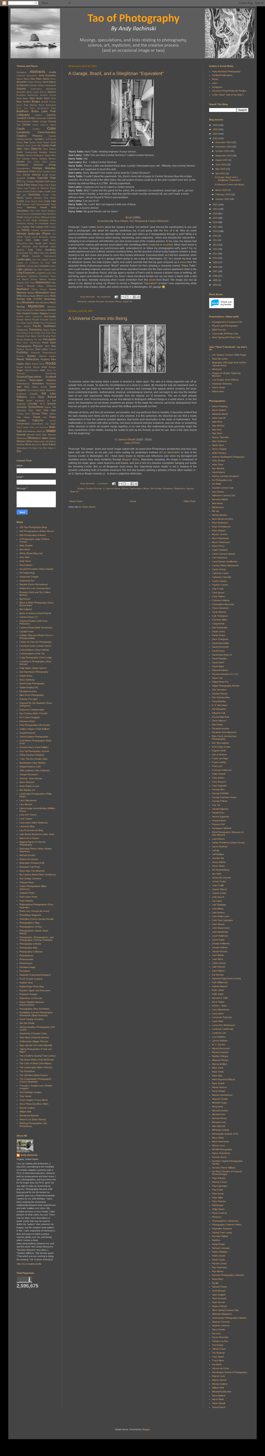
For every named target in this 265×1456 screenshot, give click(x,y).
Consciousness (46, 132)
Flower (34, 185)
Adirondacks (31, 76)
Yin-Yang (33, 448)
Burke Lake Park (43, 111)
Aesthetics (50, 75)
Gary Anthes (218, 778)
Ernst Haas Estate (221, 747)
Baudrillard (21, 95)
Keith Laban (218, 990)
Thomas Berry (23, 414)
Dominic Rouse (219, 693)
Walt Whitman (29, 431)
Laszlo (45, 259)
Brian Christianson (221, 526)
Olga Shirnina (218, 1178)
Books (215, 79)
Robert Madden (220, 1252)
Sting (32, 397)
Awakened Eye (27, 580)
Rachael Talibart (220, 1236)
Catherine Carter (220, 573)
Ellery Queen (49, 162)
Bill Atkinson (218, 507)
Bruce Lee (22, 108)
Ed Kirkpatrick (219, 709)
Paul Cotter (34, 333)
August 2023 (222, 160)
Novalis (35, 319)
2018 (215, 222)
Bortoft (45, 102)
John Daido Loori (37, 240)
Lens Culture (25, 818)
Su (48, 401)
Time (44, 413)
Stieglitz (33, 394)
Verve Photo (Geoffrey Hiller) (33, 1104)
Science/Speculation (29, 376)
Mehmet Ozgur (219, 1102)
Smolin (44, 387)
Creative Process (96, 301)
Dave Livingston (220, 639)
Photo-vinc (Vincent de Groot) (34, 911)
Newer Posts (75, 501)
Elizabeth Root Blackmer (224, 732)
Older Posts (190, 501)
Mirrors (146, 488)
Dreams (21, 155)
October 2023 (222, 151)
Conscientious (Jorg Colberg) (34, 650)
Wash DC (127, 301)
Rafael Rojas (218, 1244)
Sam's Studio (218, 387)
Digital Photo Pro (220, 682)
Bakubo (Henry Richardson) (33, 584)
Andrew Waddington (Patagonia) (228, 457)
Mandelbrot (44, 276)
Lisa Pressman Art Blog (31, 830)
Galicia (33, 191)
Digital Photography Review (226, 685)
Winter (29, 441)
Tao (54, 407)
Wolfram (20, 444)
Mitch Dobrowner (220, 1141)
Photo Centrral (219, 1213)
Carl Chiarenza (219, 557)
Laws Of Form (132, 442)
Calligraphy (23, 114)
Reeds (20, 359)
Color (51, 128)
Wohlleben (51, 441)
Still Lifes (48, 393)
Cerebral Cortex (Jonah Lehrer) (35, 646)
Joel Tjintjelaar (219, 904)
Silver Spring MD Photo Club (226, 337)
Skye (26, 387)
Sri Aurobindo (33, 390)
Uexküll (52, 421)
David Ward (218, 666)
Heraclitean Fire (38, 214)
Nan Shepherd (28, 310)
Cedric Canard (219, 581)
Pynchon (20, 356)
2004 (215, 285)
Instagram (217, 87)
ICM (46, 227)
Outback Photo (27, 893)
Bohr (53, 98)
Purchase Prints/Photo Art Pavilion (229, 91)
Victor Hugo (22, 427)
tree (45, 417)
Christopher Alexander (223, 604)
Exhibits (31, 178)
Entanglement (23, 168)
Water (51, 431)
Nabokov (51, 307)
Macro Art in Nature (29, 838)
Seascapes (36, 380)
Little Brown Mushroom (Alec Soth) (36, 834)
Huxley (26, 227)
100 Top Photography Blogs (33, 527)
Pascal (46, 330)
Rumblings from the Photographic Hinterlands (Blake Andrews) (36, 1013)
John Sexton (49, 243)
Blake (25, 98)
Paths (53, 330)
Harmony (31, 207)
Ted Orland (217, 1345)
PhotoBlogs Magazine (30, 915)
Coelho (36, 129)
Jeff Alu (215, 850)
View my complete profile (29, 1264)
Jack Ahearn (218, 839)
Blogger (146, 1429)
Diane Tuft (217, 678)
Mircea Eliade (29, 296)
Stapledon (51, 390)
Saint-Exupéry (31, 370)
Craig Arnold (218, 623)
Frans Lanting (219, 762)
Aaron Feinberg (220, 406)
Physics (38, 346)
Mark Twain (30, 283)
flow (166, 230)
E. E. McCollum (219, 705)
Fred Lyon (217, 766)
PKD (47, 346)
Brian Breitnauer (220, 522)
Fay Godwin (28, 181)
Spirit (53, 386)
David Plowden (219, 658)
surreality (32, 403)
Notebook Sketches (222, 383)
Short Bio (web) (220, 359)
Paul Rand (46, 333)
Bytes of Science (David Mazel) (35, 613)
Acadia (52, 72)
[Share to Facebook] (134, 297)
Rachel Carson (47, 356)
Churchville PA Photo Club (225, 333)
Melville (52, 289)
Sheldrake (51, 383)
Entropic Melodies (44, 168)
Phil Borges (217, 1205)
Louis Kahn (51, 273)
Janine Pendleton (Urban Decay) (228, 842)
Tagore (47, 407)
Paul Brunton (22, 333)
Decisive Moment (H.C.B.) (225, 674)
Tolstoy (26, 417)
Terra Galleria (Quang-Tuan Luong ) (37, 1055)
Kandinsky (50, 249)
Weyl (44, 435)
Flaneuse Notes (27, 721)
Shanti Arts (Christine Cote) (33, 1033)
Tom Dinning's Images (30, 1092)
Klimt (47, 253)
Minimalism (42, 292)
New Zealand (23, 313)
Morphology (50, 299)
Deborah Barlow (220, 670)
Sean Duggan (219, 1294)
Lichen (52, 266)
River (28, 363)
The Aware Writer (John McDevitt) (36, 1059)
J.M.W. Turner (24, 237)
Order (37, 323)
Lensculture (218, 1013)
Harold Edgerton (220, 809)
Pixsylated (24, 971)
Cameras (51, 115)
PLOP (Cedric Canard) (30, 979)
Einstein (20, 161)
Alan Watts (36, 78)
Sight (19, 387)
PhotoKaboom (26, 955)
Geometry (109, 301)
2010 (215, 258)
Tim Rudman (218, 1353)
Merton (31, 292)
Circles (26, 124)
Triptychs (37, 420)
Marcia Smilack (219, 1064)
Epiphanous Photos (26, 171)
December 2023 (223, 142)
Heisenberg (22, 210)
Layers (20, 263)
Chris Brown (218, 592)
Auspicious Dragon (29, 576)
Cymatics (39, 139)
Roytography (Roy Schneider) (34, 1009)
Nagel (19, 310)
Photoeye (217, 1217)
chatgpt (43, 121)
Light (19, 269)
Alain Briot (217, 421)
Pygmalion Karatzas (222, 1228)
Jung (30, 249)
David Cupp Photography (32, 683)
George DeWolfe (220, 793)
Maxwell (30, 286)
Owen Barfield (23, 326)
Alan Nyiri (217, 429)
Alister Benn (218, 445)
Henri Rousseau (23, 214)
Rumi (44, 367)
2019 (215, 218)
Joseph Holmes (220, 947)
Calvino (38, 115)
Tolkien (52, 414)
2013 (215, 244)
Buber (32, 108)
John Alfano (218, 908)
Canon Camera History (223, 554)
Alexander (22, 82)
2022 (215, 204)
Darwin (32, 142)
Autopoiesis (50, 85)
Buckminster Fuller (47, 108)
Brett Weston (30, 105)
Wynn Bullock (49, 444)
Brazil (129, 217)
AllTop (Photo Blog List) (31, 553)
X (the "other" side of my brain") (228, 94)
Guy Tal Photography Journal (34, 751)
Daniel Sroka (25, 676)
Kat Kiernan (218, 974)
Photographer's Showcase (225, 1221)
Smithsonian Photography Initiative (229, 1318)
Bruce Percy (218, 546)
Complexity (23, 132)
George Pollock (220, 801)
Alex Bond (24, 549)
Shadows (51, 380)
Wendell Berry (34, 435)
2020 (215, 213)
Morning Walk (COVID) (29, 299)
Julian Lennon (219, 963)
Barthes (43, 92)
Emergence (22, 164)
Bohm (47, 98)
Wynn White (218, 1399)
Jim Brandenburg (220, 870)
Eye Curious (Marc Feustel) (33, 713)
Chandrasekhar (24, 121)
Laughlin (52, 260)
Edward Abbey (29, 158)
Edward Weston (48, 158)
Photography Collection (31, 951)
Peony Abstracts (25, 339)
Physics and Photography (225, 325)
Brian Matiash (219, 530)
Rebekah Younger (28, 994)
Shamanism (38, 383)
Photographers (24, 346)
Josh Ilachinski (40, 246)
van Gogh (50, 424)
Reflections (179, 488)
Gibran (20, 198)
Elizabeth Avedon (28, 691)
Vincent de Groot (220, 1368)
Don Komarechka (221, 697)
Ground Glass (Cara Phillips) (33, 747)
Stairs (42, 390)
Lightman (28, 269)
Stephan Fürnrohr (221, 1322)
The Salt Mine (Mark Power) (33, 1075)
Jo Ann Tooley (219, 881)
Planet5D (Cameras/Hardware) (35, 975)
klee (42, 253)
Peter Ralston (26, 900)
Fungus (32, 188)
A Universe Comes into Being (97, 318)
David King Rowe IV (222, 655)
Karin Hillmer (218, 970)
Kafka (39, 250)
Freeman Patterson (221, 770)
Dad (26, 142)
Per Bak (38, 340)
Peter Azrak (218, 1193)
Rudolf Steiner (32, 367)
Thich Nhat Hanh (46, 410)
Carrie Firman (219, 569)
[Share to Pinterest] (138, 297)
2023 (215, 138)
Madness (33, 276)
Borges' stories (130, 459)
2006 (215, 276)
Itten (54, 234)
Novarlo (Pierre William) (224, 1167)
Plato (53, 346)
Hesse (20, 217)
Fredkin (46, 185)
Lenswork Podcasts (222, 1017)
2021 (215, 209)
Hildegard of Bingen (32, 217)
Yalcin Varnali (218, 1403)
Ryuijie (215, 1283)
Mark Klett (217, 1075)
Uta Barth (217, 1364)
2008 (215, 267)
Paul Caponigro (219, 1186)
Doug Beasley (219, 701)
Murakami (44, 302)
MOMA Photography (222, 1149)
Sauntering (50, 373)
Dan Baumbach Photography (33, 672)
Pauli (39, 336)
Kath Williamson (220, 982)
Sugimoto (21, 404)
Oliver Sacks (27, 323)
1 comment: (103, 483)
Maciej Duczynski (221, 1048)
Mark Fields (218, 1071)
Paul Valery (30, 336)
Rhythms (45, 359)
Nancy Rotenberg (221, 1153)
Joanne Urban (219, 893)
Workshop (36, 444)
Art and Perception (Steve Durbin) (36, 569)
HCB (53, 207)
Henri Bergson (49, 211)
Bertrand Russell (48, 95)
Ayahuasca (36, 89)
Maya (40, 286)
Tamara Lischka (220, 1341)
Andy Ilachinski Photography (226, 71)
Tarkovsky (21, 410)
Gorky (27, 201)
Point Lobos (41, 349)
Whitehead (22, 438)
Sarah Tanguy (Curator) (31, 1019)
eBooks (29, 155)
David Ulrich (218, 662)
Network (51, 310)
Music (53, 302)
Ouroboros (51, 323)
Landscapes (24, 259)
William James (49, 438)
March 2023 (221, 190)
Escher (26, 174)
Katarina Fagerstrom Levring (226, 978)
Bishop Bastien (219, 515)
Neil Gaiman (41, 310)
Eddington (39, 155)
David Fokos (218, 651)
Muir (38, 302)
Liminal (46, 269)
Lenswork (44, 266)
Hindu (34, 220)
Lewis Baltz (217, 1021)
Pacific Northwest (44, 326)
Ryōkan (52, 367)
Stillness (22, 396)
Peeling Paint (49, 336)
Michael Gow (218, 1114)
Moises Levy (218, 1145)
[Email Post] (116, 297)
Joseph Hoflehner (221, 943)
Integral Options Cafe (30, 766)
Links (214, 83)
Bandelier (21, 92)
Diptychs (36, 148)
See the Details (27, 1023)
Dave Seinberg (26, 679)
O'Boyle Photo (26, 882)
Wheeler (52, 435)
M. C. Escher (218, 1044)
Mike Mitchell (218, 1126)
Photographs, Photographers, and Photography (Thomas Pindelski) (36, 938)
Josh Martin (218, 955)
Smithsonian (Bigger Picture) (33, 1041)
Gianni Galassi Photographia (33, 736)
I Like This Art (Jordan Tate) (33, 759)
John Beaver (218, 912)
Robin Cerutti (218, 1255)
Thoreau (35, 413)
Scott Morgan (218, 1290)
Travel (36, 417)
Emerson (38, 164)
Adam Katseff (218, 418)
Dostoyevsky (31, 152)
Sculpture (21, 380)
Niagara (44, 313)
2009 (215, 262)
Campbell (21, 118)
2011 (215, 253)
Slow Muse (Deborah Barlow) (34, 1037)
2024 (215, 134)
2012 (215, 249)
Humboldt (43, 223)
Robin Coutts (218, 1259)
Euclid (45, 175)
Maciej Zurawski (220, 1052)
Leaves (21, 265)
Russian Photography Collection (228, 1275)
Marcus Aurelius (47, 279)
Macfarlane (22, 276)
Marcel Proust (29, 279)
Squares (190, 488)
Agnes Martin (23, 79)
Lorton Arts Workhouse (223, 1025)
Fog (41, 185)
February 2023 (223, 194)
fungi (26, 188)
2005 (215, 280)
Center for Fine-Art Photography (35, 642)
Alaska (46, 78)
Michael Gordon (27, 855)
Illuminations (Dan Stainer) (32, 763)
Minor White (218, 1138)
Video (31, 427)
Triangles (21, 420)
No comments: (104, 297)
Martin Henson (219, 1087)
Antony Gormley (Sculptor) (225, 476)
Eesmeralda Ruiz (220, 717)
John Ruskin (35, 243)
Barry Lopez (33, 92)
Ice (33, 226)
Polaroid (52, 349)
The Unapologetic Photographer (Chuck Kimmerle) (35, 1080)
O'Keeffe (44, 319)
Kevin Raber (218, 1002)
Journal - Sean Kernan (30, 778)
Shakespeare (23, 383)
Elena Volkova (219, 720)
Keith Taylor (218, 994)
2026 (215, 125)
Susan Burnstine (220, 1337)
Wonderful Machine (29, 1115)
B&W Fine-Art (219, 329)
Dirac (45, 149)
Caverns (51, 118)
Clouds (21, 128)
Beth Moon (217, 503)
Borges (81, 488)
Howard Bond (219, 820)
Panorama (35, 329)
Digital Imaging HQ (28, 687)
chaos (35, 121)
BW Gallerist (25, 609)
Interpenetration (48, 230)
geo (24, 195)
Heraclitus (51, 214)
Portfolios (22, 352)
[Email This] (123, 297)
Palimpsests (22, 330)
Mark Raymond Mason (223, 1079)
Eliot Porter (34, 162)
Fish (47, 181)
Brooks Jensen (219, 534)
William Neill (25, 1111)
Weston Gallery (27, 1108)
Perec (19, 343)
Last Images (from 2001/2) (225, 379)
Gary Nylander (219, 785)
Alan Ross (217, 433)
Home (133, 501)
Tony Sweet (25, 1096)
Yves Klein (42, 448)
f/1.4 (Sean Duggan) (29, 717)
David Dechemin (220, 647)
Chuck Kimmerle (220, 608)
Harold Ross (218, 812)
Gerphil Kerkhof (27, 733)
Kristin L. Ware (219, 1005)
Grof (33, 204)
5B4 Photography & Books (32, 535)
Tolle (19, 417)
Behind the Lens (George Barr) (35, 588)
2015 (215, 236)
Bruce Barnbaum (47, 105)
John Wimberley (220, 932)
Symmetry (22, 407)
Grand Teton (37, 201)
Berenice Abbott (220, 499)
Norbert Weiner (24, 319)
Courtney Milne (219, 619)
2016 (215, 231)
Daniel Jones (218, 631)
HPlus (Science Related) (31, 755)
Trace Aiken (218, 1360)
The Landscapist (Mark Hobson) (35, 1067)
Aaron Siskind (219, 410)
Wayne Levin (218, 1376)
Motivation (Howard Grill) (31, 863)
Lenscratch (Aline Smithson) (33, 822)
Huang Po (32, 223)
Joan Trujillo (218, 885)
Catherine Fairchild (221, 577)
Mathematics (136, 488)
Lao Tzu (36, 259)
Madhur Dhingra (220, 1056)
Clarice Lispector (40, 125)
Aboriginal (21, 72)
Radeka (216, 1240)
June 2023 (220, 164)
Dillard (27, 149)
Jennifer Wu (218, 858)
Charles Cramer (220, 585)
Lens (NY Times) (28, 814)
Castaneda (41, 118)
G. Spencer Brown (125, 439)
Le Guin (45, 263)
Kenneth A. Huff (220, 998)
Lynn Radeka (218, 1037)
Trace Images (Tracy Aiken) (33, 1100)
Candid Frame (26, 631)
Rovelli (20, 367)
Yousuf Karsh (218, 1407)
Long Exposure (26, 272)
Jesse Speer (218, 866)
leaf (54, 262)
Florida (20, 185)
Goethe (20, 201)
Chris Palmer (218, 596)
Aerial (41, 75)
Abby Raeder (26, 545)
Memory (21, 292)
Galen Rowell (23, 191)
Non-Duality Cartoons (30, 878)
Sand (42, 370)
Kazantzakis (22, 253)
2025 (215, 129)
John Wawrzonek (221, 928)
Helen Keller (34, 211)
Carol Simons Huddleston (224, 561)
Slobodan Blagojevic (222, 1314)
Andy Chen (217, 464)
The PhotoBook (27, 1071)
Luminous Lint (219, 1033)
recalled (167, 244)
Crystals (52, 136)
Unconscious (23, 423)
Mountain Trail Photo (29, 867)
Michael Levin (219, 1122)
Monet (47, 296)
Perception (168, 488)
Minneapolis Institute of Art (225, 1134)
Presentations (49, 352)
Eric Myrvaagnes (220, 743)
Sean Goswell (219, 1298)
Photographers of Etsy (30, 926)
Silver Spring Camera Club (225, 1310)
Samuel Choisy (219, 1286)
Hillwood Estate (48, 217)
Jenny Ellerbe (219, 862)
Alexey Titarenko (220, 437)
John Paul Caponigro (222, 920)
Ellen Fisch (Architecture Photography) (224, 737)
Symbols (51, 403)
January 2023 (222, 199)
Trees (52, 417)
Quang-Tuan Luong (222, 1232)
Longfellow (40, 273)
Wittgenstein (39, 441)
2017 (215, 227)
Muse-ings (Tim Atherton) (32, 871)
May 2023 (220, 169)
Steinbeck (21, 394)
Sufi (54, 400)
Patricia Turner (219, 1182)
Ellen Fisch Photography (31, 695)
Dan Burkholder (220, 627)
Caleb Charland (220, 550)
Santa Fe (51, 370)
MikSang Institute (220, 1130)
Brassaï (52, 102)
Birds (19, 98)
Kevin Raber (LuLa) (29, 786)
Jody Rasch (218, 897)
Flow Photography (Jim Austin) (34, 725)
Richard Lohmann (221, 1248)
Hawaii (43, 207)
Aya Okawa (218, 491)
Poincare (29, 349)
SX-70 (42, 404)
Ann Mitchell (218, 468)
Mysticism (36, 306)
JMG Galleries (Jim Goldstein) (34, 770)
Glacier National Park (36, 198)
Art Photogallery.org (222, 480)
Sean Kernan (218, 1302)
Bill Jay (215, 511)
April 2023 (220, 173)
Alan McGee (218, 425)
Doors (20, 152)
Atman (41, 85)
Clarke (53, 125)
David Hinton (31, 146)
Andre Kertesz (35, 82)
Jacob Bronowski (40, 237)
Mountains (28, 302)
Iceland (39, 227)
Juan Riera (217, 959)
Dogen (52, 149)
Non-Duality (156, 488)
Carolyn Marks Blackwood (225, 565)
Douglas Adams (47, 152)
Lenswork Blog (26, 826)
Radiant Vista (26, 982)
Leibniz (29, 266)
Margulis (20, 283)
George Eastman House (224, 797)
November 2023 (223, 146)
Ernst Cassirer (44, 171)
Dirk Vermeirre (219, 689)
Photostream (25, 963)
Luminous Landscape (223, 1029)
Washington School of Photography (229, 1372)
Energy (52, 164)
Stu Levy (216, 1333)
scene (183, 262)
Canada (31, 118)
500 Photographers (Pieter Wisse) (36, 531)
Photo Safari (49, 342)
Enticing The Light (28, 699)
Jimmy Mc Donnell (221, 877)
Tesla (30, 410)
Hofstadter (44, 220)
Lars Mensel (25, 804)
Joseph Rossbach (28, 774)
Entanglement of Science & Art (227, 322)
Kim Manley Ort (27, 790)
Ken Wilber (34, 253)
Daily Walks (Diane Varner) (33, 668)
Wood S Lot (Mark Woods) (32, 1119)
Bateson (52, 92)
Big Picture (24, 599)
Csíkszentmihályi (24, 139)
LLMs (53, 270)
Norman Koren (219, 1157)
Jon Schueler (24, 246)
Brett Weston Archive (222, 519)
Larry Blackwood (27, 800)
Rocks (51, 363)
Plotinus (20, 349)
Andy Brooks (218, 460)
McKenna (51, 286)
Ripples (20, 363)
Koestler (36, 256)
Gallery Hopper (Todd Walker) (34, 729)
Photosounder (26, 959)
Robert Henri (38, 364)
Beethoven (33, 95)
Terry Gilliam (121, 221)
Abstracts (81, 301)
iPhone (118, 301)
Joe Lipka (217, 901)
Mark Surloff (218, 1083)
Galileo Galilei (44, 191)
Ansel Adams (49, 82)
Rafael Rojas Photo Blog (31, 986)
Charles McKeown (158, 221)
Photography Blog (28, 947)
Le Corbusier (31, 263)
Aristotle (33, 85)
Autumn (21, 88)
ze (55, 448)
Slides (35, 387)
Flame (53, 181)
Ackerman (21, 76)
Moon (53, 296)
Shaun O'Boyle (219, 1306)
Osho (42, 323)
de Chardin (43, 145)
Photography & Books (30, 943)
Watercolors (218, 391)
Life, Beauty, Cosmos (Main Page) (229, 355)
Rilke (53, 359)
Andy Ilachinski (29, 1155)
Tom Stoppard (137, 221)
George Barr (218, 789)
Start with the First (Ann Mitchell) (35, 1045)
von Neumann (41, 427)
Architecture (23, 85)
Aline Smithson (219, 441)
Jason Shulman (220, 846)
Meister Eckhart (39, 289)
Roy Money (218, 1271)
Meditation (23, 289)
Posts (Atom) (88, 507)
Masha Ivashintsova (222, 1095)
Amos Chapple (219, 449)
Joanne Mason (219, 889)
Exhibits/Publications (222, 75)
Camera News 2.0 (28, 617)
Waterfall (21, 434)
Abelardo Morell (220, 414)
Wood (28, 444)
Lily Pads (38, 269)
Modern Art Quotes (29, 859)
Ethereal (36, 174)
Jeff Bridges (218, 854)
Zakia (50, 448)
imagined (154, 244)
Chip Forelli (217, 588)
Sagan (20, 370)
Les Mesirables (171, 452)
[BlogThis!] (127, 297)
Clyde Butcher (219, 612)
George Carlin (49, 195)
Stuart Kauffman (35, 400)
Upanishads (37, 424)
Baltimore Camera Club (223, 495)
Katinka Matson (220, 986)
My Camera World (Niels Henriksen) (37, 874)
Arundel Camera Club (223, 488)
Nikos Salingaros (33, 317)
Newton (35, 313)
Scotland (50, 376)
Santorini (21, 373)
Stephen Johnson (221, 1325)
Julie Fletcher (218, 967)
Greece (26, 204)
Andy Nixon (25, 561)
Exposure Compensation (31, 709)
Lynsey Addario (220, 1040)
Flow (27, 184)
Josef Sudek (218, 940)
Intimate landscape (28, 233)
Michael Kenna (219, 1118)
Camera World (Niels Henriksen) (35, 627)
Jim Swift (216, 873)
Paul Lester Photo (28, 897)
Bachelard (51, 89)
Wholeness (34, 438)
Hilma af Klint (23, 220)
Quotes (31, 356)
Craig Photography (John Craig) (35, 657)
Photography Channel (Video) (227, 1224)
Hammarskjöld (43, 204)
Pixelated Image (27, 967)
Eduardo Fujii (218, 713)
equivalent (151, 283)
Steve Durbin (218, 1329)
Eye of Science (219, 754)
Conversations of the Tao (32, 653)
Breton (19, 105)
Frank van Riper (220, 758)
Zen (19, 451)
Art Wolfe (216, 484)
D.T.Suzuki (51, 139)
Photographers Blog (29, 923)
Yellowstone (22, 448)
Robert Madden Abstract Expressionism (31, 1003)
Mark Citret (217, 1068)
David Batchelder (220, 643)
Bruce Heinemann (221, 542)
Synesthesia (35, 406)
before (100, 227)
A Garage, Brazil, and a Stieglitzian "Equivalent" (116, 73)
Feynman (39, 181)
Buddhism (23, 111)
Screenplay (103, 221)
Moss (19, 302)
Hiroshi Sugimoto (220, 816)
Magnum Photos (220, 1060)
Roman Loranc (219, 1263)
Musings (21, 306)
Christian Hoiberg (220, 600)
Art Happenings (27, 572)
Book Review (23, 101)
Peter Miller (217, 1197)
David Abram (43, 142)
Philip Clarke (218, 1209)
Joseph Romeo (219, 951)
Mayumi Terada (220, 1099)
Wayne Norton (219, 1380)
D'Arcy (20, 142)
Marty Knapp (218, 1091)
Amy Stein (24, 557)
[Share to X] (131, 297)
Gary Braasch (219, 781)
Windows (21, 441)
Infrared (35, 230)
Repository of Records (30, 998)
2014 (215, 240)
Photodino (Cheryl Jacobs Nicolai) (36, 919)
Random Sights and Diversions (35, 990)
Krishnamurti (50, 256)
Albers (53, 79)
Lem (36, 266)
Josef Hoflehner (220, 936)
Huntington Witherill (221, 828)
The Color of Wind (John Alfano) (35, 1063)
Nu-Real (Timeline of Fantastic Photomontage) (227, 1172)
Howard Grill (218, 824)
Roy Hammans (219, 1267)
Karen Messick (27, 782)
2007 (215, 271)
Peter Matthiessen (31, 343)
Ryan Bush (217, 1279)
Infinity (26, 230)
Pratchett (35, 352)
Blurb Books (36, 98)
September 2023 (223, 155)
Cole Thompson (220, 616)
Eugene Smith (219, 750)
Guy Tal (216, 805)
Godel (53, 198)
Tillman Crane (219, 1349)
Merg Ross (217, 1106)
